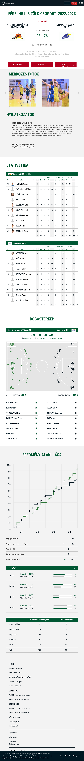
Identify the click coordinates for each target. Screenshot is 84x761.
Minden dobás (28, 338)
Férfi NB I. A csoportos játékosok (19, 708)
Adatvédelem (13, 737)
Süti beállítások (65, 756)
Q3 (44, 335)
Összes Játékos (13, 395)
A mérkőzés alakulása (64, 65)
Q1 (31, 335)
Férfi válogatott (14, 722)
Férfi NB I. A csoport (15, 682)
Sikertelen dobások (56, 338)
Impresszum (13, 733)
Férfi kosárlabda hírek (16, 668)
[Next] (78, 93)
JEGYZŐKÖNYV (17, 64)
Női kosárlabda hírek (15, 672)
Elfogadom (76, 756)
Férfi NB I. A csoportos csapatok (19, 695)
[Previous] (5, 93)
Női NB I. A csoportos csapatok (19, 699)
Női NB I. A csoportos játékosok (19, 713)
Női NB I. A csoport (15, 686)
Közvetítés (41, 64)
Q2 (38, 335)
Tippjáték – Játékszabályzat (14, 743)
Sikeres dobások (42, 338)
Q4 (50, 335)
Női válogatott (13, 726)
